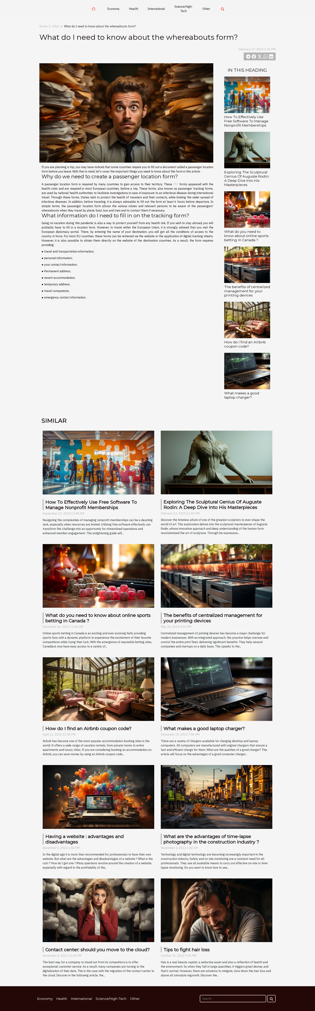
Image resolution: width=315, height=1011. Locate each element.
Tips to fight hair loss (187, 949)
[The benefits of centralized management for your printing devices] (247, 264)
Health (133, 9)
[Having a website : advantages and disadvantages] (98, 796)
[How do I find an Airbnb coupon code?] (247, 320)
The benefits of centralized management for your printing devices (247, 291)
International (156, 9)
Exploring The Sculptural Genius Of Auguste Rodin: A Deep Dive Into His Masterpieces (246, 178)
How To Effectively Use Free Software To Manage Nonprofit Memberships (246, 121)
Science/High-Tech (183, 9)
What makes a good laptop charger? (241, 395)
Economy (113, 9)
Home (43, 26)
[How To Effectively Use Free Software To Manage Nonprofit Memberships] (247, 94)
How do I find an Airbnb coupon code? (245, 344)
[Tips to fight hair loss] (216, 910)
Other (206, 9)
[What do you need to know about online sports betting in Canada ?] (247, 209)
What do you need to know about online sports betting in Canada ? (246, 235)
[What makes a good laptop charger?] (247, 371)
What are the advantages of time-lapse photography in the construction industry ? (211, 839)
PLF (175, 184)
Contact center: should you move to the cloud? (97, 949)
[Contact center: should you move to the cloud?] (98, 910)
